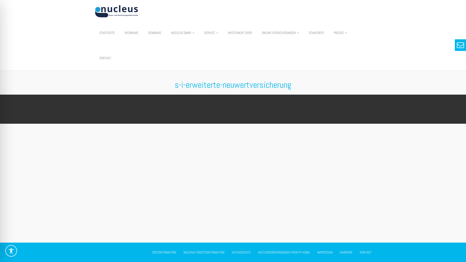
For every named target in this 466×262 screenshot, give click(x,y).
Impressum (325, 252)
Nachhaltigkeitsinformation (204, 252)
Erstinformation (164, 252)
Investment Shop (240, 33)
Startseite (107, 33)
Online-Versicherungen (279, 33)
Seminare (154, 33)
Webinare (131, 33)
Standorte (316, 33)
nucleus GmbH (181, 33)
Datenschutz (241, 252)
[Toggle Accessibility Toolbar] (11, 251)
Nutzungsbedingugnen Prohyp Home (284, 252)
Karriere (346, 252)
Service (210, 33)
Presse (339, 33)
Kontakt (105, 58)
